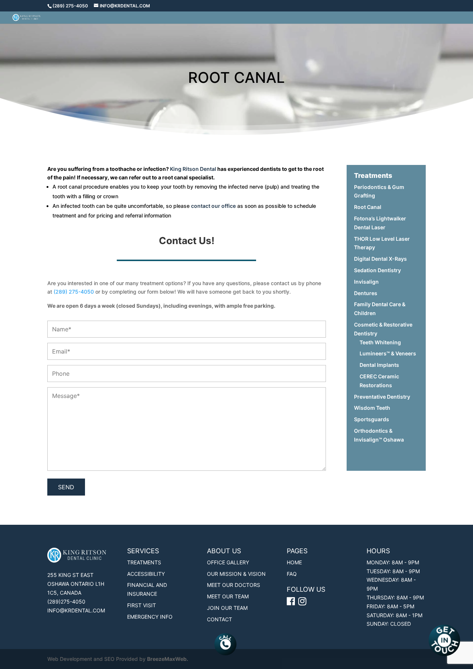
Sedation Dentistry (377, 270)
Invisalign (366, 281)
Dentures (365, 293)
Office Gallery (228, 562)
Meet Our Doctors (233, 585)
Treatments (144, 562)
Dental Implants (379, 365)
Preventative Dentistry (382, 396)
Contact (219, 619)
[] (303, 602)
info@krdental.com (76, 610)
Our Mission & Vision (236, 574)
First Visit (141, 605)
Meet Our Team (228, 596)
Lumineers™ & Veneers (388, 353)
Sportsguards (371, 419)
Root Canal (367, 207)
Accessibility (146, 574)
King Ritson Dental (193, 169)
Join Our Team (227, 608)
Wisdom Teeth (372, 408)
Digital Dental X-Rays (380, 259)
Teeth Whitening (380, 342)
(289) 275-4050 (70, 6)
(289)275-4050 (66, 601)
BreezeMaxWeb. (167, 659)
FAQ (292, 574)
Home (294, 562)
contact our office (213, 206)
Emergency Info (150, 617)
